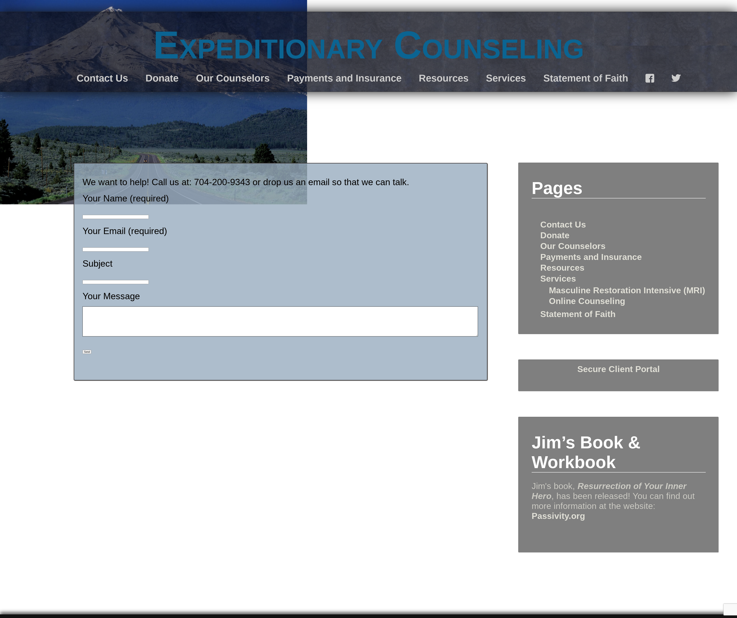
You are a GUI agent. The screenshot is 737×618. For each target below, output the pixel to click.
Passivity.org (558, 516)
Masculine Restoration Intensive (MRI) (627, 290)
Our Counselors (233, 78)
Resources (443, 78)
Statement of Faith (585, 78)
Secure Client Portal (618, 369)
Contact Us (102, 78)
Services (506, 78)
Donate (161, 78)
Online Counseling (587, 301)
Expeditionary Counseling (368, 45)
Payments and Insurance (344, 78)
